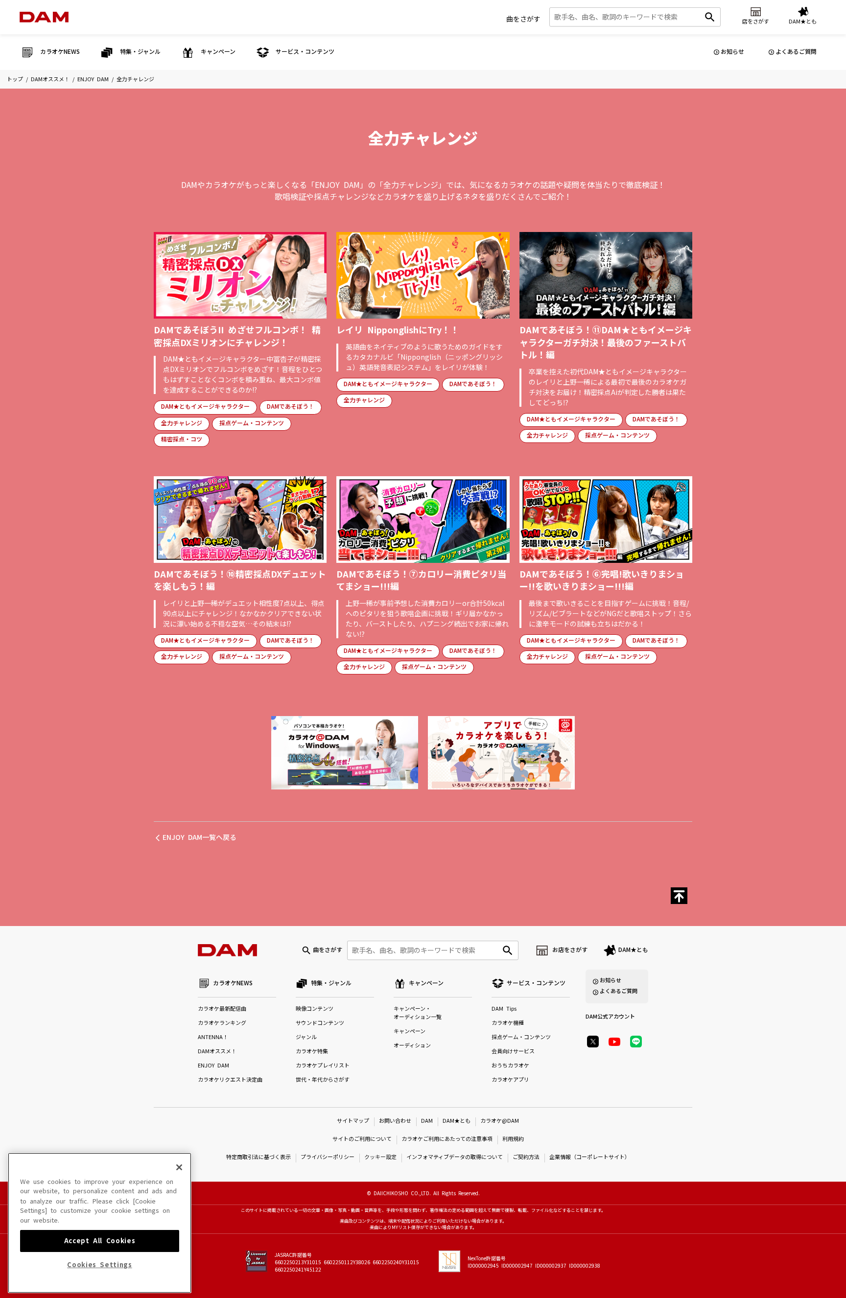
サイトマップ (353, 1121)
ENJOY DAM (93, 79)
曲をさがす (523, 19)
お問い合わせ (395, 1121)
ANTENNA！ (213, 1037)
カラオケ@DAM (499, 1121)
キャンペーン (409, 1031)
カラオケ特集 (312, 1051)
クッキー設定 (380, 1157)
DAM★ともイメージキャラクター (205, 407)
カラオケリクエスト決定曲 (230, 1080)
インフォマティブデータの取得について (454, 1157)
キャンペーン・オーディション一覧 (418, 1013)
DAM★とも (633, 950)
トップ (15, 79)
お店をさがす (570, 950)
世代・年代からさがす (323, 1080)
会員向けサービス (513, 1051)
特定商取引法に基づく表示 (258, 1157)
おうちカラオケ (510, 1065)
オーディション (412, 1045)
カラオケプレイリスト (323, 1065)
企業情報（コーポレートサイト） (589, 1157)
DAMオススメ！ (50, 79)
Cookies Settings (99, 1265)
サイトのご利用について (362, 1139)
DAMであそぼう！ (290, 407)
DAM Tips (504, 1009)
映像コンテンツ (314, 1009)
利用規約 (513, 1139)
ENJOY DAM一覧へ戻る (199, 837)
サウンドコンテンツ (320, 1023)
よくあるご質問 (796, 52)
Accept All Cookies (100, 1240)
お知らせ (732, 52)
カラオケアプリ (510, 1080)
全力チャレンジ (181, 423)
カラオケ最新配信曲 (222, 1009)
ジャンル (306, 1037)
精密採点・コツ (181, 439)
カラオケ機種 (508, 1023)
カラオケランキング (222, 1023)
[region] (99, 1223)
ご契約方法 (526, 1157)
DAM (427, 1121)
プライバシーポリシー (327, 1157)
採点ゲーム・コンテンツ (251, 423)
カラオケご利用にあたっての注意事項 (447, 1139)
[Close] (179, 1167)
